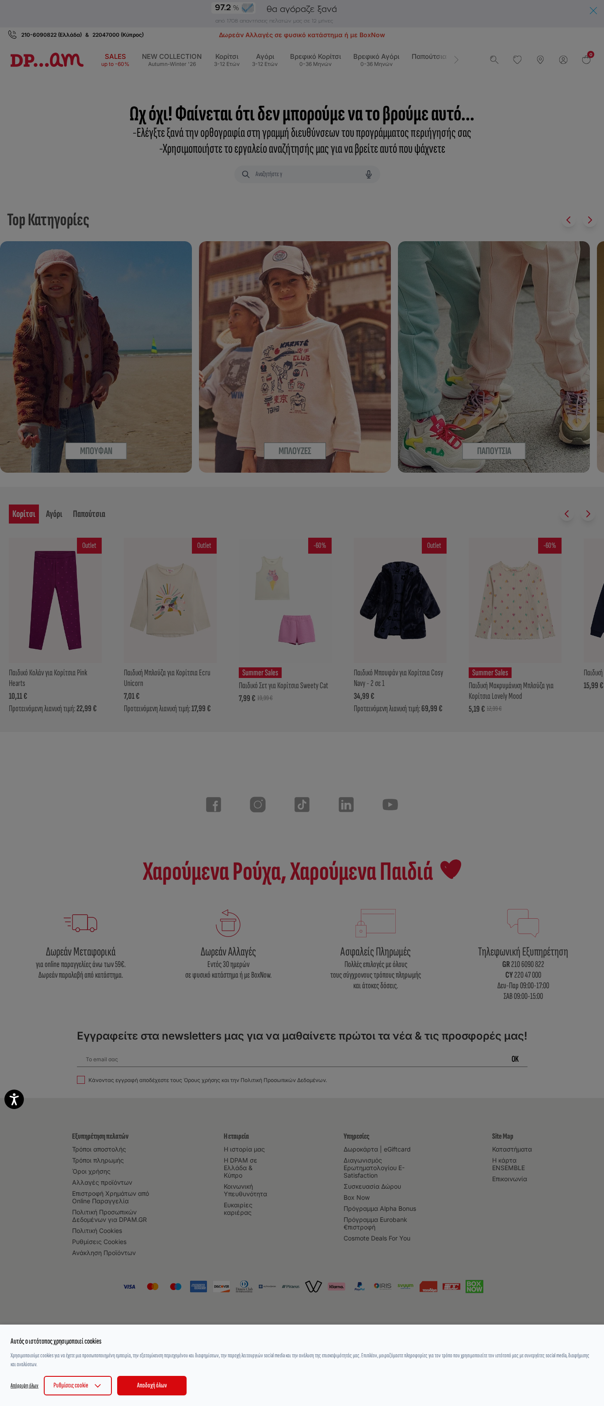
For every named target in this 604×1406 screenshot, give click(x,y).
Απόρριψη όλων (24, 1385)
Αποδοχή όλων (152, 1385)
